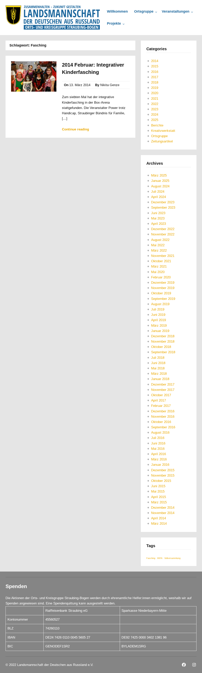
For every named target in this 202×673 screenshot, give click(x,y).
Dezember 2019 (162, 282)
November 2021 (162, 256)
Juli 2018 (157, 358)
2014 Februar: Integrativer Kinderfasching (93, 68)
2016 (154, 72)
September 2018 (163, 352)
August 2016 (160, 432)
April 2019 (158, 320)
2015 (154, 66)
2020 (154, 93)
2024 (154, 114)
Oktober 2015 (161, 481)
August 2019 (160, 304)
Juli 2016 (157, 438)
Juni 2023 (158, 213)
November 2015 (162, 475)
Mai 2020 (158, 272)
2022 (154, 104)
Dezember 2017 (162, 384)
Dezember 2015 (162, 470)
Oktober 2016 (161, 422)
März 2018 (159, 374)
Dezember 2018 (162, 336)
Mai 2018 (158, 368)
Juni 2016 (158, 443)
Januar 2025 (160, 181)
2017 (154, 77)
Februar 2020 (161, 277)
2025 (154, 120)
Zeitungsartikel (162, 141)
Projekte (114, 23)
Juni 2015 (158, 486)
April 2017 (158, 400)
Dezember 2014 (162, 507)
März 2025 (159, 175)
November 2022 (162, 234)
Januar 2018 (160, 379)
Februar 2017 (161, 406)
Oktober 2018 (161, 347)
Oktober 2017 (161, 395)
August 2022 (160, 240)
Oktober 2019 (161, 293)
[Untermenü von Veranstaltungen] (192, 12)
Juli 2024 (157, 191)
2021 (154, 98)
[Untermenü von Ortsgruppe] (156, 12)
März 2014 (159, 523)
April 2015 (158, 497)
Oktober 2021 (161, 261)
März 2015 (159, 502)
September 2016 (163, 427)
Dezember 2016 (162, 411)
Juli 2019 (157, 309)
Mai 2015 (158, 491)
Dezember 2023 (162, 202)
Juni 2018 (158, 363)
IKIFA (159, 558)
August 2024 (160, 186)
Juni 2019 (158, 315)
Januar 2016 (160, 465)
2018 (154, 82)
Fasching (150, 558)
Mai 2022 (158, 245)
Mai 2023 (158, 218)
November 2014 (162, 513)
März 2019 (159, 325)
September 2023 (163, 207)
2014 (154, 61)
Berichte (157, 125)
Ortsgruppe (143, 11)
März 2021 (159, 266)
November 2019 (162, 288)
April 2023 (158, 224)
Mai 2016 (158, 449)
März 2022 (159, 250)
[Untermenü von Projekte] (124, 24)
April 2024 (158, 197)
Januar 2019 (160, 331)
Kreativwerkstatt (163, 131)
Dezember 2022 (162, 229)
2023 (154, 109)
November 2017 (162, 390)
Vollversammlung (172, 558)
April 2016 (158, 454)
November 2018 (162, 341)
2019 (154, 88)
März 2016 (159, 459)
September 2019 (163, 299)
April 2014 (158, 518)
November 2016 (162, 416)
